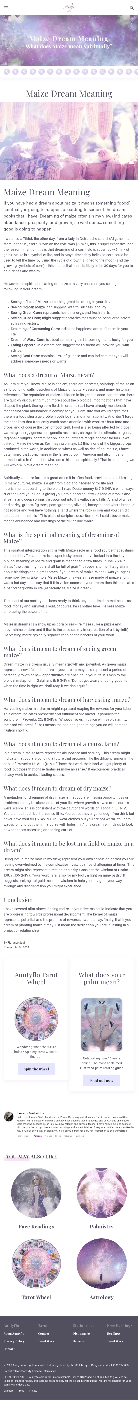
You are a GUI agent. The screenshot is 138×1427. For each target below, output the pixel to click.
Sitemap (8, 1391)
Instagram (67, 1136)
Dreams (78, 1341)
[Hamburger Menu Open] (6, 8)
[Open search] (132, 8)
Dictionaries (82, 1333)
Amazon (38, 1136)
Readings (113, 1333)
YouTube (48, 1136)
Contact (9, 1349)
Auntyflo (18, 1365)
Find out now (101, 1080)
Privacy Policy (14, 1341)
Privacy (33, 1391)
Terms (20, 1391)
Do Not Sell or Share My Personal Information (30, 1371)
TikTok (58, 1136)
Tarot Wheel (47, 1341)
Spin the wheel (36, 1068)
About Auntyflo (14, 1333)
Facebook (79, 1136)
